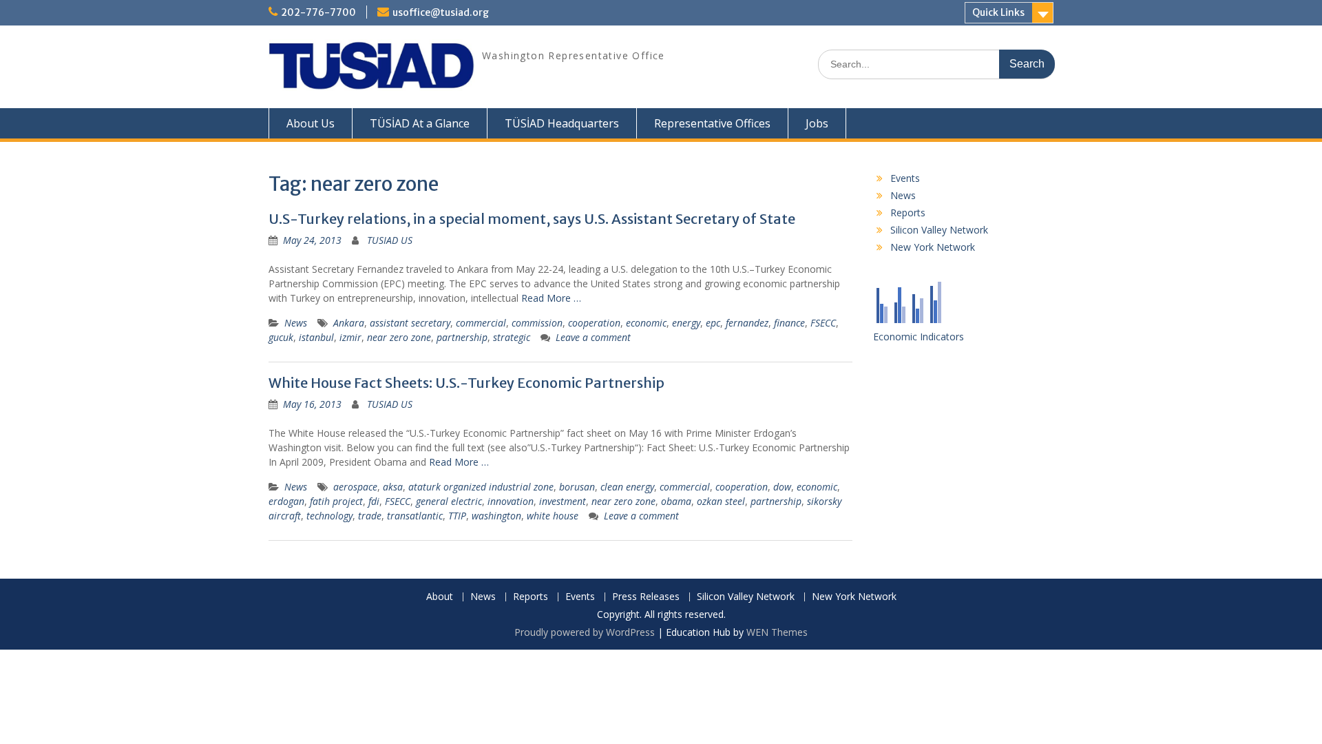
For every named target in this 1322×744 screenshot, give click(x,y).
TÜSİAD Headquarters (562, 123)
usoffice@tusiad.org (440, 12)
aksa (393, 486)
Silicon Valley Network (939, 229)
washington (496, 515)
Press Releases (646, 596)
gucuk (281, 337)
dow (782, 486)
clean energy (627, 486)
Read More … (551, 297)
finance (789, 322)
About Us (310, 123)
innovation (510, 501)
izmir (350, 337)
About (439, 596)
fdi (373, 501)
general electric (449, 501)
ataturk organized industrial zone (481, 486)
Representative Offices (712, 123)
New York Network (932, 247)
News (295, 322)
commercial (481, 322)
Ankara (348, 322)
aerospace (355, 486)
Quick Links (998, 12)
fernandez (747, 322)
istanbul (316, 337)
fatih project (336, 501)
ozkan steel (721, 501)
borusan (577, 486)
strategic (511, 337)
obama (676, 501)
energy (686, 322)
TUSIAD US (389, 240)
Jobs (817, 123)
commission (537, 322)
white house (552, 515)
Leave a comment (593, 337)
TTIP (457, 515)
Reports (907, 212)
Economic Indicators (918, 336)
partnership (462, 337)
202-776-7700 (318, 12)
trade (369, 515)
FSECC (823, 322)
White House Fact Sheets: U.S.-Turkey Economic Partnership (466, 382)
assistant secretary (410, 322)
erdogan (286, 501)
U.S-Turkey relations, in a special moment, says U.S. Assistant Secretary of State (532, 218)
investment (562, 501)
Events (905, 178)
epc (713, 322)
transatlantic (415, 515)
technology (329, 515)
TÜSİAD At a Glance (420, 123)
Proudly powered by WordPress (584, 632)
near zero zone (399, 337)
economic (646, 322)
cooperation (594, 322)
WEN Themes (777, 632)
